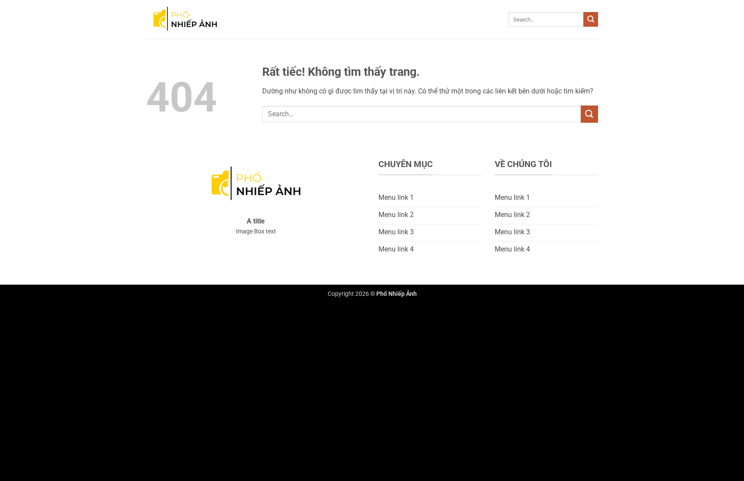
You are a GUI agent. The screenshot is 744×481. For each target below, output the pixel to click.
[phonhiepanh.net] (189, 19)
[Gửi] (590, 19)
